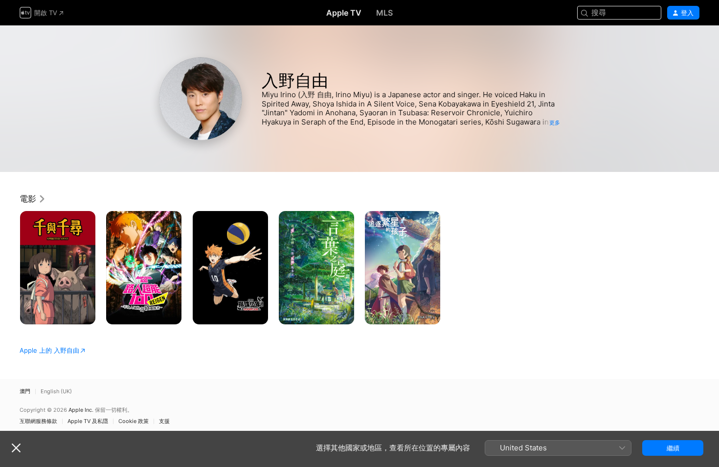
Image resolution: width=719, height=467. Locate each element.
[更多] (84, 313)
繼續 (673, 448)
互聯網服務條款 (38, 421)
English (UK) (56, 391)
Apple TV (343, 13)
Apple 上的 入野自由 (49, 350)
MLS (384, 13)
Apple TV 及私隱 (87, 421)
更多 (554, 122)
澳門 (25, 391)
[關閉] (16, 448)
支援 (164, 421)
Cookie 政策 (133, 421)
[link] (33, 198)
